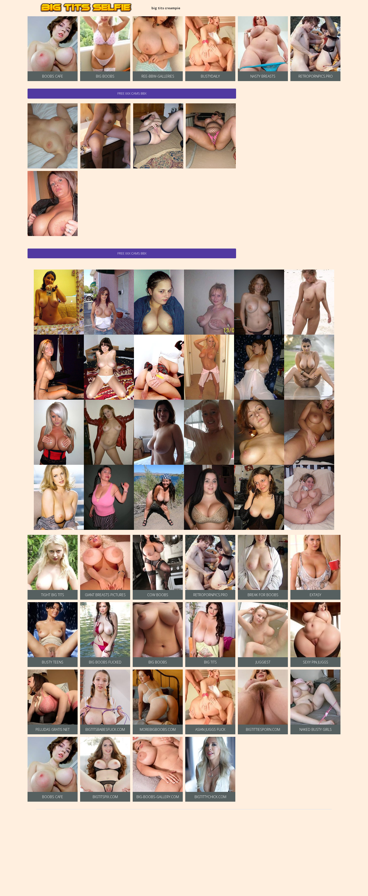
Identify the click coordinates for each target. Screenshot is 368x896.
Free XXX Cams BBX (131, 93)
